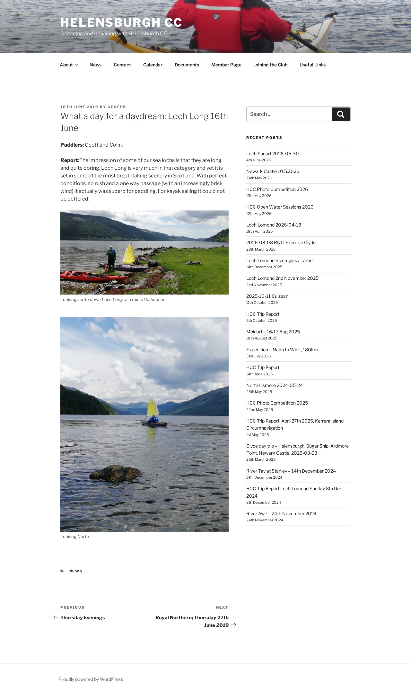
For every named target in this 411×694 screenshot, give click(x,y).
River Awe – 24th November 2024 (281, 513)
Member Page (226, 64)
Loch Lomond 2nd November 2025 (282, 278)
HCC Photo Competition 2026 (277, 189)
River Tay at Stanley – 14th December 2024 (291, 471)
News (95, 64)
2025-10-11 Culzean (267, 296)
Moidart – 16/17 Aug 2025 (273, 331)
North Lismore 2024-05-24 (274, 385)
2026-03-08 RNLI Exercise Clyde (281, 242)
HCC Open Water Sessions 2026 (279, 207)
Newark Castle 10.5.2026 (272, 171)
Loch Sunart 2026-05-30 (272, 153)
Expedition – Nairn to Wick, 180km (282, 349)
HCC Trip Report (262, 314)
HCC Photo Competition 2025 (277, 403)
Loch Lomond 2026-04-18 (273, 224)
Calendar (152, 64)
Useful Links (313, 64)
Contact (122, 64)
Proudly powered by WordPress (90, 679)
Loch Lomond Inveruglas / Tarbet (280, 260)
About (66, 64)
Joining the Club (270, 64)
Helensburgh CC (121, 22)
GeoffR (117, 107)
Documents (187, 64)
